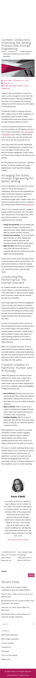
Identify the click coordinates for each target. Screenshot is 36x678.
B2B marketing (11, 86)
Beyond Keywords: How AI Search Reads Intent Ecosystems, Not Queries (17, 602)
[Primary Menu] (32, 4)
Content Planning (7, 643)
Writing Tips (5, 659)
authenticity (30, 204)
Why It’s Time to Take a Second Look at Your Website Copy (17, 595)
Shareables (5, 651)
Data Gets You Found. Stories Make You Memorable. (15, 609)
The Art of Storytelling (9, 655)
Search (3, 571)
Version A (14, 671)
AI (4, 86)
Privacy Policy (12, 675)
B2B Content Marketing (9, 635)
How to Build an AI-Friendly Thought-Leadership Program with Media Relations (15, 588)
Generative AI (8, 83)
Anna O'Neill (7, 80)
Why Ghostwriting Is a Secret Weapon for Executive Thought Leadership (15, 615)
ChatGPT (20, 86)
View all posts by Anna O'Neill (18, 540)
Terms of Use (24, 675)
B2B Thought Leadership (10, 639)
